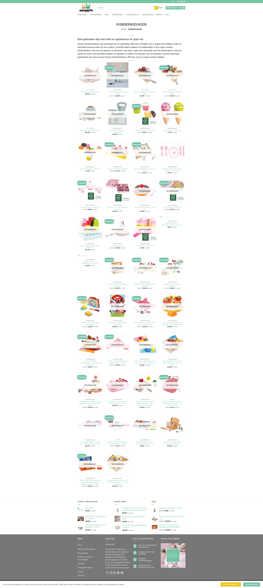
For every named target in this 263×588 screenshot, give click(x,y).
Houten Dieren (95, 14)
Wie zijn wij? (110, 544)
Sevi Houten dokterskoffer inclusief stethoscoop (172, 443)
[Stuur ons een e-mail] (180, 1)
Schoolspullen (132, 14)
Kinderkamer (117, 14)
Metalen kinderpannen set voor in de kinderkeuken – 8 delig (117, 443)
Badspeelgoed (148, 14)
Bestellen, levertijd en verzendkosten (85, 558)
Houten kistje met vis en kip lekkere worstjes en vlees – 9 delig (172, 363)
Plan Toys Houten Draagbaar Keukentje (117, 285)
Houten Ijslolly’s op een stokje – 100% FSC (90, 246)
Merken (159, 14)
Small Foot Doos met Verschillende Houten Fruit (90, 262)
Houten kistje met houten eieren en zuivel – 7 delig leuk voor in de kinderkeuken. (117, 482)
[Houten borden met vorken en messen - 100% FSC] (172, 152)
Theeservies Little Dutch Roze (90, 92)
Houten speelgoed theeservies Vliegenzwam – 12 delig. (117, 362)
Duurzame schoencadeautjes (145, 559)
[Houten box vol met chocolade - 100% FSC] (117, 190)
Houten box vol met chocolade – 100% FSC (117, 208)
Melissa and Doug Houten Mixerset (172, 285)
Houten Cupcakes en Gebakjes (117, 169)
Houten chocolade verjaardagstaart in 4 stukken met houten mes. (90, 363)
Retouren (81, 563)
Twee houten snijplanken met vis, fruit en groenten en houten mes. (145, 362)
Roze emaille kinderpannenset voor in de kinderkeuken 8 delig (90, 443)
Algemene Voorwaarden (86, 549)
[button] (160, 8)
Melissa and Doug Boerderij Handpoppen (118, 323)
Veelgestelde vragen (85, 567)
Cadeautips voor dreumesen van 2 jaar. (146, 566)
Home (123, 29)
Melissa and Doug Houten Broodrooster (90, 323)
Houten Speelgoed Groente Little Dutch (145, 93)
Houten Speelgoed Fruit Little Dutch (172, 93)
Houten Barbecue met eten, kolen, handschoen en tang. (145, 443)
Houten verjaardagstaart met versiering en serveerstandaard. (172, 323)
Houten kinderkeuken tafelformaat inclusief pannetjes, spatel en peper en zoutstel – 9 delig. (90, 482)
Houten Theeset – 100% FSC (90, 207)
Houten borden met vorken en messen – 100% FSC (172, 170)
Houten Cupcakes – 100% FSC (145, 130)
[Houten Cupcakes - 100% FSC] (145, 113)
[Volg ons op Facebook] (176, 1)
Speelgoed (82, 14)
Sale (167, 14)
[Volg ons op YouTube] (184, 1)
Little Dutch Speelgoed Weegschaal (117, 131)
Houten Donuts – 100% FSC (172, 207)
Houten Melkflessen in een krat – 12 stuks (145, 170)
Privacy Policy (83, 553)
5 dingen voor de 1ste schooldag (146, 553)
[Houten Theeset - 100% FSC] (90, 190)
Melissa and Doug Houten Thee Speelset (145, 285)
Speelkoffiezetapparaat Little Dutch (117, 93)
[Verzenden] (156, 8)
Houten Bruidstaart (117, 246)
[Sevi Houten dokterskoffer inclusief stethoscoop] (172, 425)
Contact (80, 571)
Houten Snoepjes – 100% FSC (90, 169)
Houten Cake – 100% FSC (144, 246)
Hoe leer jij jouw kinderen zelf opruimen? (147, 546)
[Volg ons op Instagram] (178, 1)
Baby (107, 14)
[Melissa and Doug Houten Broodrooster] (90, 305)
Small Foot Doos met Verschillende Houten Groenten (172, 224)
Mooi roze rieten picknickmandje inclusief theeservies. (144, 323)
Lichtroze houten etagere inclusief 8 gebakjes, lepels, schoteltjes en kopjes (90, 403)
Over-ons (81, 575)
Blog (173, 1)
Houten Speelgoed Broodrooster (90, 130)
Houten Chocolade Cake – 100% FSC (145, 208)
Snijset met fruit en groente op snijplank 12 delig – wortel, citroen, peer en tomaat (145, 403)
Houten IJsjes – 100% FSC (172, 130)
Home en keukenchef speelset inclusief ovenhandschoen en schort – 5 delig (172, 403)
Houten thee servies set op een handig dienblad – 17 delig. (117, 402)
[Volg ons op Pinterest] (182, 1)
